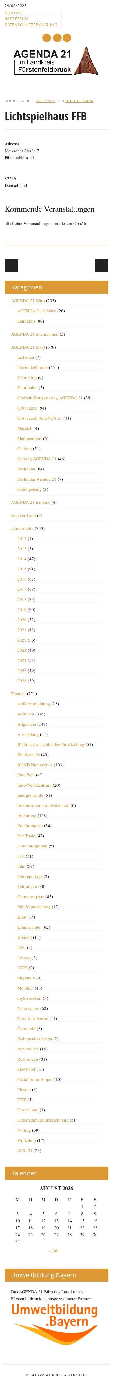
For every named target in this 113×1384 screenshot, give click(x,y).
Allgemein (26, 724)
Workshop (26, 1140)
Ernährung (27, 815)
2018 (22, 599)
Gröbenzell (27, 408)
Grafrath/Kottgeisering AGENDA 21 (50, 398)
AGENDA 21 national (30, 502)
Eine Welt (26, 775)
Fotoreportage (30, 876)
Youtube (46, 38)
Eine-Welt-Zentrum (34, 785)
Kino (21, 917)
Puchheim (26, 469)
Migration (26, 978)
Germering (27, 377)
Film (21, 866)
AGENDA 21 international (35, 334)
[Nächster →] (101, 265)
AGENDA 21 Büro (28, 300)
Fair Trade (26, 835)
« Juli (54, 1250)
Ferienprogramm (32, 846)
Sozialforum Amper (35, 1079)
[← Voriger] (11, 265)
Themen (18, 693)
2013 (22, 548)
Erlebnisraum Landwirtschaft (43, 805)
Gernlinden (27, 387)
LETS (22, 967)
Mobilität (25, 988)
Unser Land (28, 1110)
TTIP (21, 1099)
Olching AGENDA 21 (37, 458)
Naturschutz (28, 1008)
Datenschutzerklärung (31, 24)
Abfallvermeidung (33, 704)
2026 (22, 680)
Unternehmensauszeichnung (43, 1120)
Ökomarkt (26, 1028)
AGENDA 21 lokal (28, 347)
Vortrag (24, 1130)
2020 (22, 619)
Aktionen (25, 714)
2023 (22, 650)
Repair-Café (28, 1049)
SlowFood (26, 1069)
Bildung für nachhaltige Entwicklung (50, 744)
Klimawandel (29, 927)
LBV (21, 947)
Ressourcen (27, 1059)
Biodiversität (28, 754)
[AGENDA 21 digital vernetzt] (56, 74)
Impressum (17, 18)
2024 (22, 660)
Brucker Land (23, 515)
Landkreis (26, 321)
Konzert (24, 937)
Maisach (24, 428)
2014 (22, 558)
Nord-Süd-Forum (32, 1018)
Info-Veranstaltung (34, 907)
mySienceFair (29, 998)
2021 (22, 630)
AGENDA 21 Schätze (36, 311)
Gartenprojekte (30, 896)
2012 (22, 538)
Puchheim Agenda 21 (37, 479)
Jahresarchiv (22, 528)
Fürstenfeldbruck (32, 367)
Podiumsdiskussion (34, 1038)
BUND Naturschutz (35, 764)
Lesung (24, 957)
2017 (22, 589)
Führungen (27, 886)
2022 (22, 640)
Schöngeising (29, 489)
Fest (21, 856)
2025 (22, 670)
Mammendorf (29, 438)
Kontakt (14, 12)
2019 (22, 609)
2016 (22, 579)
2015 (22, 569)
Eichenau (25, 357)
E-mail (58, 38)
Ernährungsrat (30, 825)
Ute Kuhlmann (79, 101)
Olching (24, 448)
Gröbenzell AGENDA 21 (39, 418)
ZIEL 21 (24, 1150)
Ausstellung (28, 734)
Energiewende (30, 795)
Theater (24, 1089)
